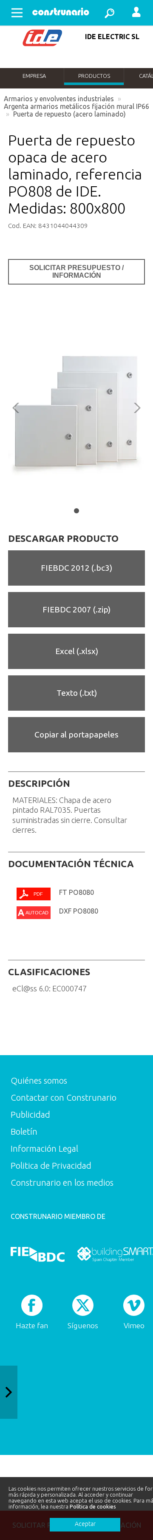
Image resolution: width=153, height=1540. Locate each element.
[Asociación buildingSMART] (115, 1254)
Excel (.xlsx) (76, 651)
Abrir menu (17, 13)
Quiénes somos (39, 1080)
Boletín (24, 1131)
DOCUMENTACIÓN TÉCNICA (71, 864)
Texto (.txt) (77, 692)
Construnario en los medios (62, 1182)
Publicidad (30, 1114)
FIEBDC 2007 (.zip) (76, 609)
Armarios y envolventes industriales (59, 98)
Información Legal (44, 1148)
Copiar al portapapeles (76, 734)
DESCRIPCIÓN (39, 783)
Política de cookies (93, 1506)
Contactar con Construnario (63, 1097)
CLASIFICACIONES (49, 972)
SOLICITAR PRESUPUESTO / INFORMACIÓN (76, 271)
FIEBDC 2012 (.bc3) (76, 567)
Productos (94, 76)
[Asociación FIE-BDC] (38, 1254)
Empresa (34, 76)
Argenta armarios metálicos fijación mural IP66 (76, 106)
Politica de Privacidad (51, 1165)
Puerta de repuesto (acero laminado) (69, 114)
